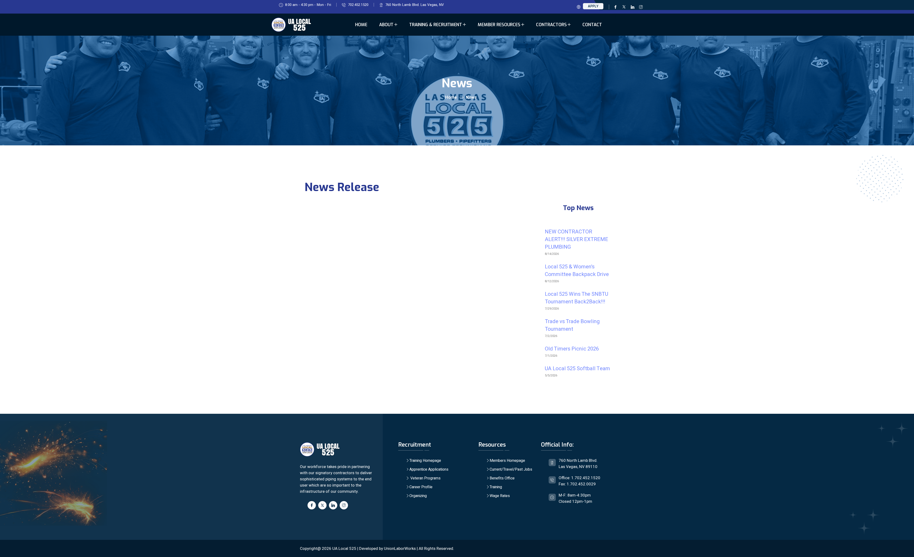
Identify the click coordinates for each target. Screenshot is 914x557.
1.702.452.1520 (585, 478)
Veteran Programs (425, 478)
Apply (593, 6)
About (386, 25)
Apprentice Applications (428, 469)
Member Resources (499, 25)
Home (361, 25)
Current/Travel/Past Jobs (511, 469)
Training (496, 487)
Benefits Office (502, 478)
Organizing (418, 496)
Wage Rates (500, 496)
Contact (592, 25)
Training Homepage (425, 460)
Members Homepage (507, 460)
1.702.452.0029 (581, 484)
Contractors (551, 25)
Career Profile (420, 487)
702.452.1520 (358, 4)
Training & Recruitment (435, 25)
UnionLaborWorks (400, 549)
